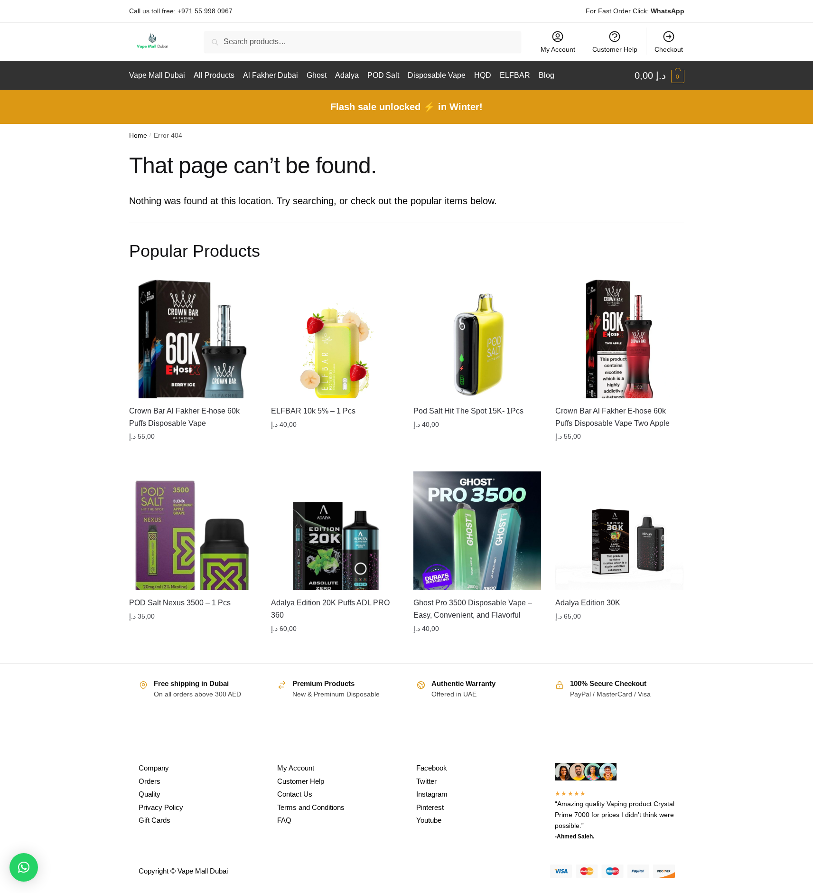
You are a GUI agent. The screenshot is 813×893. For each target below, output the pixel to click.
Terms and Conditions (311, 807)
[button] (23, 867)
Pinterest (430, 807)
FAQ (284, 820)
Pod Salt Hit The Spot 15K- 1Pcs (468, 411)
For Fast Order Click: (635, 11)
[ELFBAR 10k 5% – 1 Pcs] (335, 339)
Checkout (668, 49)
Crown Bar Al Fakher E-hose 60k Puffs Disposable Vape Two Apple (612, 417)
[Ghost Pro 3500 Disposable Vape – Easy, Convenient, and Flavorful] (477, 530)
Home (138, 135)
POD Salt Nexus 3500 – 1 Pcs (180, 603)
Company (154, 768)
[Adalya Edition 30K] (619, 530)
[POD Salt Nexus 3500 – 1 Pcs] (193, 530)
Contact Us (294, 794)
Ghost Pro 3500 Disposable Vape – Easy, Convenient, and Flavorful (472, 609)
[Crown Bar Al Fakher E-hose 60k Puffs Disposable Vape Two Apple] (619, 339)
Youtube (428, 820)
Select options (192, 456)
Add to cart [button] (619, 456)
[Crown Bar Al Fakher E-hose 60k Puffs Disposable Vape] (193, 339)
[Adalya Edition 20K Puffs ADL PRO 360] (335, 530)
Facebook (431, 768)
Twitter (426, 781)
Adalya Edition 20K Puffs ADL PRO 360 (330, 609)
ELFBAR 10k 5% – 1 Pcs (313, 411)
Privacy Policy (161, 807)
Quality (149, 794)
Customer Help (614, 49)
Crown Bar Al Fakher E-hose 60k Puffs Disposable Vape (184, 417)
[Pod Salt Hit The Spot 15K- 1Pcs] (477, 339)
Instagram (432, 794)
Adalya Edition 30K (587, 603)
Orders (149, 781)
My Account (558, 49)
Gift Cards (154, 820)
